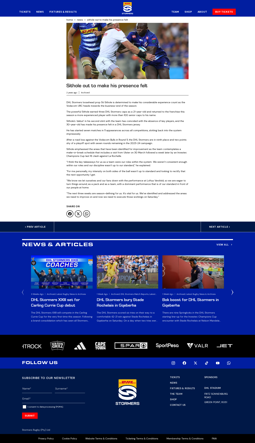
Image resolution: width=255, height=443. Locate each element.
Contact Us (178, 404)
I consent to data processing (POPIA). (45, 406)
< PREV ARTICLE (35, 226)
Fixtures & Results (63, 11)
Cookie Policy (69, 438)
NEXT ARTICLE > (219, 226)
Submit (30, 415)
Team (175, 11)
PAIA (214, 438)
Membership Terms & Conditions (185, 438)
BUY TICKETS (224, 11)
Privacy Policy (46, 438)
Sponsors (211, 377)
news (80, 19)
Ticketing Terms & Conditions (142, 438)
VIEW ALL (222, 244)
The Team (176, 393)
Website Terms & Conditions (101, 438)
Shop (188, 11)
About (202, 11)
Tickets (25, 11)
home (69, 19)
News (40, 11)
